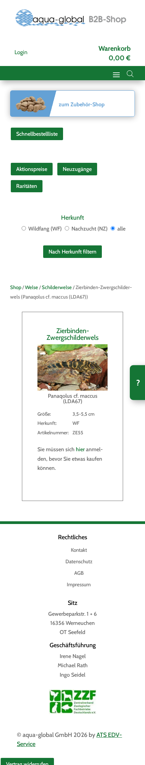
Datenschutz (78, 562)
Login (20, 52)
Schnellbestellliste (37, 134)
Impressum (79, 585)
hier (80, 449)
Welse (31, 287)
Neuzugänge (77, 169)
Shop (15, 287)
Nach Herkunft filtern (72, 251)
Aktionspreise (31, 169)
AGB (79, 573)
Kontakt (79, 550)
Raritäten (26, 186)
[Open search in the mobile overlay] (130, 73)
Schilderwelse (57, 287)
